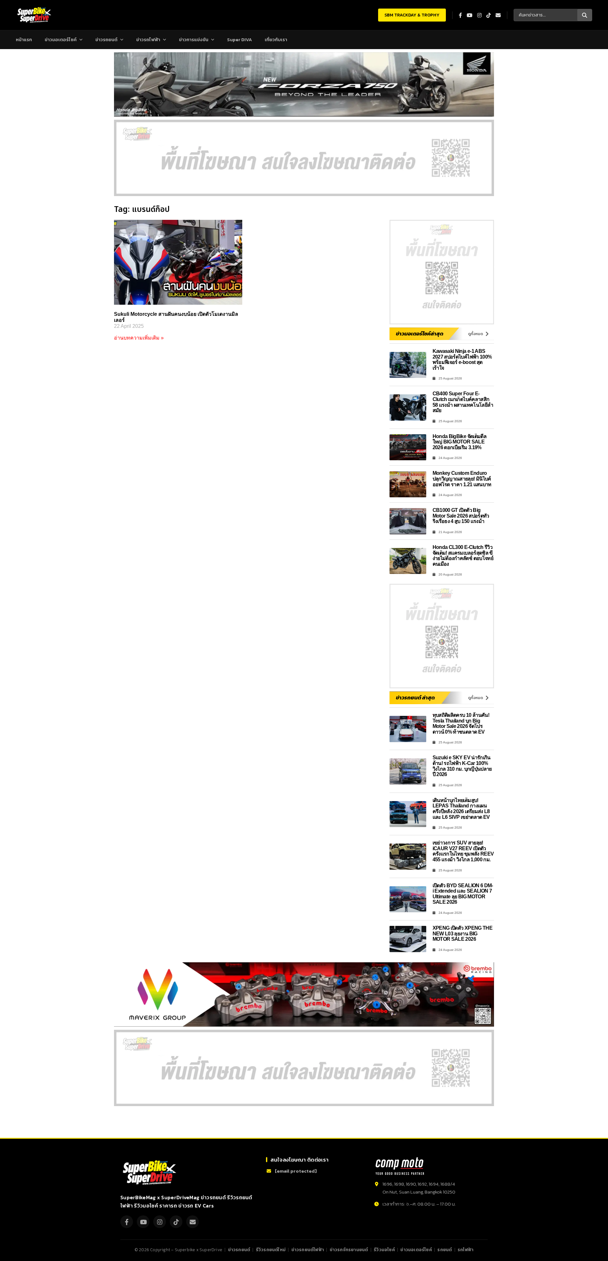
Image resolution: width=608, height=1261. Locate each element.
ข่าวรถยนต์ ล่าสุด (415, 697)
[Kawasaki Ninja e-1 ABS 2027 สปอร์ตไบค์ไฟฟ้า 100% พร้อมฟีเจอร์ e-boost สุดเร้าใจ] (408, 365)
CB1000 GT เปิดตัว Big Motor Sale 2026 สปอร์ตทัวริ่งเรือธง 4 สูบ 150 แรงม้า (461, 515)
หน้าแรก (24, 39)
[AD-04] (442, 272)
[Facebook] (126, 1221)
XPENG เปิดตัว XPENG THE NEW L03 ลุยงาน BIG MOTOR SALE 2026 (463, 933)
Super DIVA (239, 39)
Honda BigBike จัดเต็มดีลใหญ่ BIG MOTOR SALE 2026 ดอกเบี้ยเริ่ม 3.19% (460, 442)
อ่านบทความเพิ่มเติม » (139, 338)
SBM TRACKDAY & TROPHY (412, 15)
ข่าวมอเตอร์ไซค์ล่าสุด (419, 333)
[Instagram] (159, 1221)
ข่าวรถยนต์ (106, 39)
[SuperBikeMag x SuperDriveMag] (150, 1172)
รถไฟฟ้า (465, 1249)
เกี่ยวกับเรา (276, 39)
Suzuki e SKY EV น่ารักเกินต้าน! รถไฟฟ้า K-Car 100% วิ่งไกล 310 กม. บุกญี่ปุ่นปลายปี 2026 (462, 766)
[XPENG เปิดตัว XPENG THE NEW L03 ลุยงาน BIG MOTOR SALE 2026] (408, 939)
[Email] (192, 1221)
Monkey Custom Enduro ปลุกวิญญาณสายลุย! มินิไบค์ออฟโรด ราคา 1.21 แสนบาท (462, 478)
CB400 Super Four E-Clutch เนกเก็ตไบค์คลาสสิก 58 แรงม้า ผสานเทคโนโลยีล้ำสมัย (463, 402)
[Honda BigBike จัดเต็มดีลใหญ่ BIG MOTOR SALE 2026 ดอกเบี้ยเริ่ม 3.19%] (408, 447)
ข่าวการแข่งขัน (193, 39)
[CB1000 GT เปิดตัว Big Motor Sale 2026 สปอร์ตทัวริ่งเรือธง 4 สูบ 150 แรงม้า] (408, 521)
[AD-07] (304, 158)
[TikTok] (176, 1221)
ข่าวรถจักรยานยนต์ (349, 1249)
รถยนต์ (444, 1249)
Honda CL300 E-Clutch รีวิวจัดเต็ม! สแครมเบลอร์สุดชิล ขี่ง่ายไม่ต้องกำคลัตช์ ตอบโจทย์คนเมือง (463, 556)
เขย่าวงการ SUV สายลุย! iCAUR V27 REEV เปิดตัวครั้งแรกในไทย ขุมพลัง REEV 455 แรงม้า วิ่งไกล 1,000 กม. (463, 851)
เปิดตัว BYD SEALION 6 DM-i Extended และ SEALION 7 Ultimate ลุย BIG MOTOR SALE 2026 (463, 894)
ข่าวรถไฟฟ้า (148, 39)
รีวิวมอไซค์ (384, 1249)
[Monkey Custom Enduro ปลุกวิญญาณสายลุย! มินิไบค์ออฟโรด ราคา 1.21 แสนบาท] (408, 484)
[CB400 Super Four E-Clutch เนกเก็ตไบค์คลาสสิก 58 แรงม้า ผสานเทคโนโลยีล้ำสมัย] (408, 407)
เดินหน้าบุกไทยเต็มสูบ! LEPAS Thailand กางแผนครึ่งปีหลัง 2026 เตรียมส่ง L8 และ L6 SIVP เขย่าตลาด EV (461, 809)
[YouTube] (143, 1221)
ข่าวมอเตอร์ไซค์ (61, 39)
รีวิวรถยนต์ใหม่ (271, 1249)
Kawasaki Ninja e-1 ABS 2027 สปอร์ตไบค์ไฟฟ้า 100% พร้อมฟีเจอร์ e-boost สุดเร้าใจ (462, 359)
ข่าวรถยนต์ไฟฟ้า (307, 1249)
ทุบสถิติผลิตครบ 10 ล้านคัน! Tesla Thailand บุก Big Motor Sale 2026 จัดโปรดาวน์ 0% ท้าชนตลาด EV (461, 723)
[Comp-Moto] (400, 1166)
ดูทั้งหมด (475, 334)
